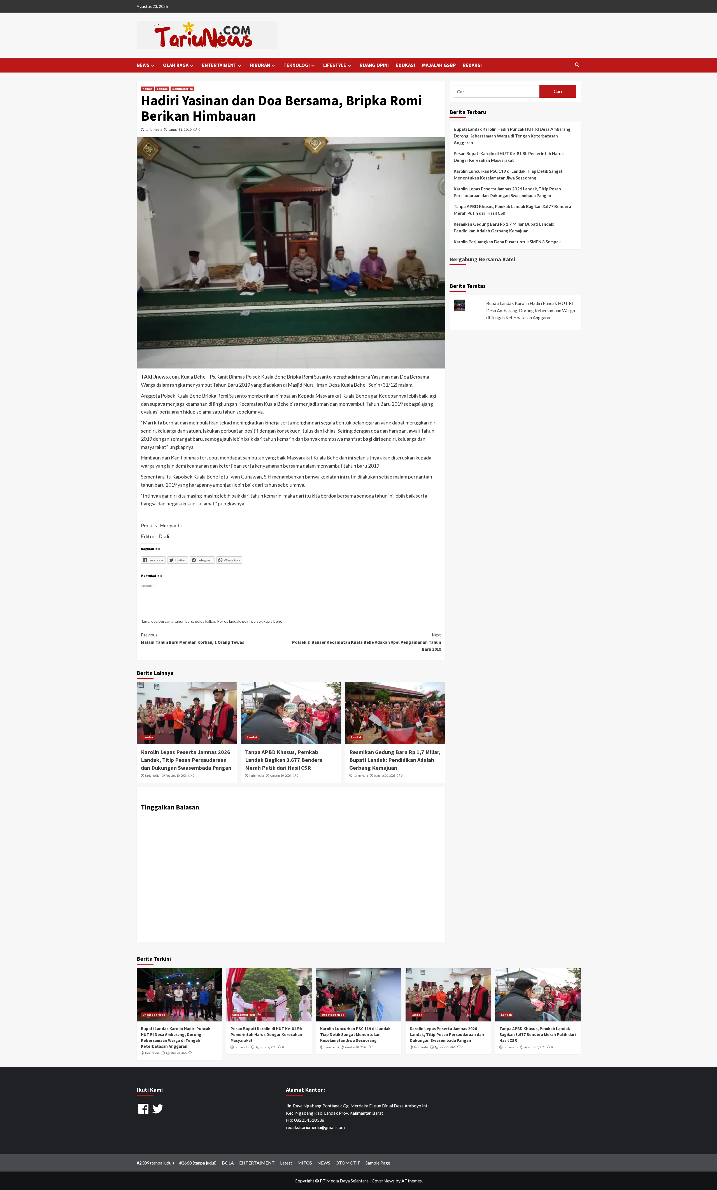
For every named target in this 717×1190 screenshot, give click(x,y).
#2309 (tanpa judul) (155, 1162)
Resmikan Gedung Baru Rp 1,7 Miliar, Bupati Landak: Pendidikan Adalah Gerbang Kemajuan (395, 759)
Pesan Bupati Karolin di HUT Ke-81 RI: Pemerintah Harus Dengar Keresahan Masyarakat (509, 157)
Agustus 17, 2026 (265, 1047)
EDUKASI (405, 65)
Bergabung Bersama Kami (482, 259)
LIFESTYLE (334, 65)
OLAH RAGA (175, 65)
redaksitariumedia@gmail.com (315, 1127)
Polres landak (228, 621)
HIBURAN (260, 65)
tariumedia (154, 129)
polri (246, 621)
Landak (162, 89)
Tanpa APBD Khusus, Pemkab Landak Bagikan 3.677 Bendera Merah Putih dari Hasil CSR (283, 759)
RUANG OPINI (374, 65)
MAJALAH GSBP (439, 65)
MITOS (304, 1162)
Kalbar (147, 89)
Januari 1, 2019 (180, 129)
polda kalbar (205, 621)
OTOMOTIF (348, 1162)
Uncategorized (154, 1015)
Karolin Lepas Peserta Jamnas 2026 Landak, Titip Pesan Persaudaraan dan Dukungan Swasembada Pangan (186, 759)
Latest (286, 1162)
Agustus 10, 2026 (176, 776)
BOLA (228, 1162)
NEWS (143, 65)
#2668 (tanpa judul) (198, 1162)
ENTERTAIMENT (219, 65)
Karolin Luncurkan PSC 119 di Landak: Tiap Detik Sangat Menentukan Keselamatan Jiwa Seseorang (508, 174)
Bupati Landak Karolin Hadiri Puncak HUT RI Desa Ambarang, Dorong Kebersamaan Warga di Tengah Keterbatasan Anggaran (512, 136)
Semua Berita (182, 89)
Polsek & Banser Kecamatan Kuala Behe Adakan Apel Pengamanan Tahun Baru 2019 (366, 642)
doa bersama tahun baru (172, 621)
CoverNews (383, 1180)
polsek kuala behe (266, 621)
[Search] (577, 65)
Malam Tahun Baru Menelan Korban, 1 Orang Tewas (192, 638)
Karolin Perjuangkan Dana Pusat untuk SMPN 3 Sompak (507, 241)
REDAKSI (472, 65)
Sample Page (378, 1162)
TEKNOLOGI (296, 65)
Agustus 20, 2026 (176, 1053)
